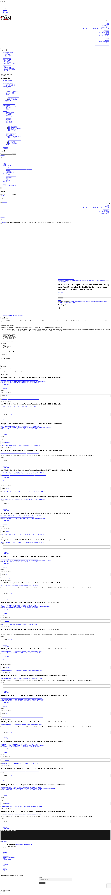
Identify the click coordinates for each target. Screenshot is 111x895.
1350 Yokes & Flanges (10, 94)
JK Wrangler (8, 115)
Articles (7, 166)
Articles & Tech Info (7, 165)
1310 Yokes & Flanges (10, 89)
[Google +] (60, 310)
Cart (4, 11)
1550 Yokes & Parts (10, 92)
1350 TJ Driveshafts (12, 141)
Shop (5, 222)
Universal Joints (6, 105)
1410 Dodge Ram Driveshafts (14, 145)
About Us (5, 852)
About (4, 164)
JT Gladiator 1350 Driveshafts (14, 138)
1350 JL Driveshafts (12, 137)
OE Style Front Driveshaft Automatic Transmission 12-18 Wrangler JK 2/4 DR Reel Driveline (20, 426)
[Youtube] (3, 6)
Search (14, 153)
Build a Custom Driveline (8, 181)
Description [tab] (5, 315)
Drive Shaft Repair (9, 167)
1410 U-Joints (8, 109)
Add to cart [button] (7, 395)
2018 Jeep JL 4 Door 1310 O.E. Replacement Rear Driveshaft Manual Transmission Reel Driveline (21, 787)
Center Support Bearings (8, 83)
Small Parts (8, 180)
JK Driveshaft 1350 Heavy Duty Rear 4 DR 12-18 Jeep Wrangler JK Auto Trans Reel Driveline (20, 744)
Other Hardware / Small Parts (9, 104)
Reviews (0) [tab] (20, 315)
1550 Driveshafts (9, 121)
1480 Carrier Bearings (10, 85)
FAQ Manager (9, 171)
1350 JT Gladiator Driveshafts (14, 136)
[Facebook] (3, 4)
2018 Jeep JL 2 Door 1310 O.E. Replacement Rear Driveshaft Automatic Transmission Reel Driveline (21, 698)
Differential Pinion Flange (13, 97)
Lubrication (8, 170)
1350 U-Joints (8, 108)
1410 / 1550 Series (7, 82)
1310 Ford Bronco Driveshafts (14, 128)
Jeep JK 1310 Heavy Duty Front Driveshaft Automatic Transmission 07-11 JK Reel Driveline (19, 559)
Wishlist (4, 8)
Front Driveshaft (9, 122)
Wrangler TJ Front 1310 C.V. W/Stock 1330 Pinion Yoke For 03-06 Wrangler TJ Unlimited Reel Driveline (22, 515)
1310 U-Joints (8, 107)
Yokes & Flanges (6, 87)
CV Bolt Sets (5, 101)
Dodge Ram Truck (9, 116)
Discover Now (3, 834)
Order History (6, 865)
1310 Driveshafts (9, 125)
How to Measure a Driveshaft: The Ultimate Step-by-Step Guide (19, 169)
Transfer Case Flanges (12, 99)
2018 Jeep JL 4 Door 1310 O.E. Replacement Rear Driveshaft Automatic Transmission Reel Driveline (21, 651)
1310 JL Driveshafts (12, 130)
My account (5, 12)
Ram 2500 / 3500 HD (7, 80)
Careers (4, 183)
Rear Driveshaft (9, 123)
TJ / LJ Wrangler (9, 113)
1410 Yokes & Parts (10, 93)
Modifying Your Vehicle (10, 172)
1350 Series (5, 148)
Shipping (5, 869)
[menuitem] (108, 23)
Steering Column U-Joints (11, 106)
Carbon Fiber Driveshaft (11, 133)
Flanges (7, 95)
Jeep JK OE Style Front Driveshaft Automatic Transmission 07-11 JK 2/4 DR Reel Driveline (19, 380)
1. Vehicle (5, 111)
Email (40, 877)
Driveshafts (5, 120)
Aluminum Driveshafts (10, 134)
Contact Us (5, 853)
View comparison (4, 893)
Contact (4, 184)
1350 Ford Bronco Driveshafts (14, 140)
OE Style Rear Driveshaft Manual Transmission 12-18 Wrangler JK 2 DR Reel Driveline (19, 605)
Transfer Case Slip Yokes (13, 91)
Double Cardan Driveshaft (11, 132)
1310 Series (5, 147)
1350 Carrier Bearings (10, 84)
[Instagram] (3, 5)
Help (4, 870)
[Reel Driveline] (6, 19)
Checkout (5, 10)
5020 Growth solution (105, 888)
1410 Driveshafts (9, 144)
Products (5, 173)
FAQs (4, 858)
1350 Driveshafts (9, 135)
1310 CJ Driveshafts (12, 127)
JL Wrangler (8, 119)
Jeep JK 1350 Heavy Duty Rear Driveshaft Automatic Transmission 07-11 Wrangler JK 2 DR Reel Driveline (23, 472)
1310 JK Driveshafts (12, 126)
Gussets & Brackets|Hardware (9, 102)
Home (4, 163)
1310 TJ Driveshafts (12, 129)
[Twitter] (60, 308)
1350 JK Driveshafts (12, 143)
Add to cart (60, 298)
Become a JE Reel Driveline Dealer (10, 185)
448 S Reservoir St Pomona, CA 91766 (23, 844)
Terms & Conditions (7, 859)
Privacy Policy (6, 856)
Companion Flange (12, 98)
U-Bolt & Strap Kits (7, 100)
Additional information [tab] (12, 315)
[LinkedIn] (60, 312)
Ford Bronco (8, 118)
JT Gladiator (8, 114)
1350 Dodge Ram (11, 142)
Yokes (7, 90)
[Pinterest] (60, 309)
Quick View (6, 384)
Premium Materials (7, 86)
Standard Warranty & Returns (9, 857)
